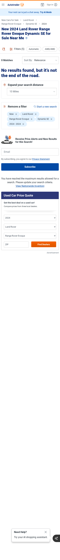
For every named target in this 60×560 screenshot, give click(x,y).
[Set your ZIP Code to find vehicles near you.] (26, 38)
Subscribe (30, 166)
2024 (44, 24)
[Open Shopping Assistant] (56, 538)
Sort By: (28, 60)
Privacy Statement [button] (41, 159)
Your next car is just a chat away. (30, 12)
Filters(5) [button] (19, 48)
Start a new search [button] (47, 106)
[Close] (46, 532)
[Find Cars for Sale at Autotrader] (15, 5)
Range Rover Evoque (11, 24)
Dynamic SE (31, 24)
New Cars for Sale (10, 20)
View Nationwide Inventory (30, 186)
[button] (42, 4)
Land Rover (28, 20)
